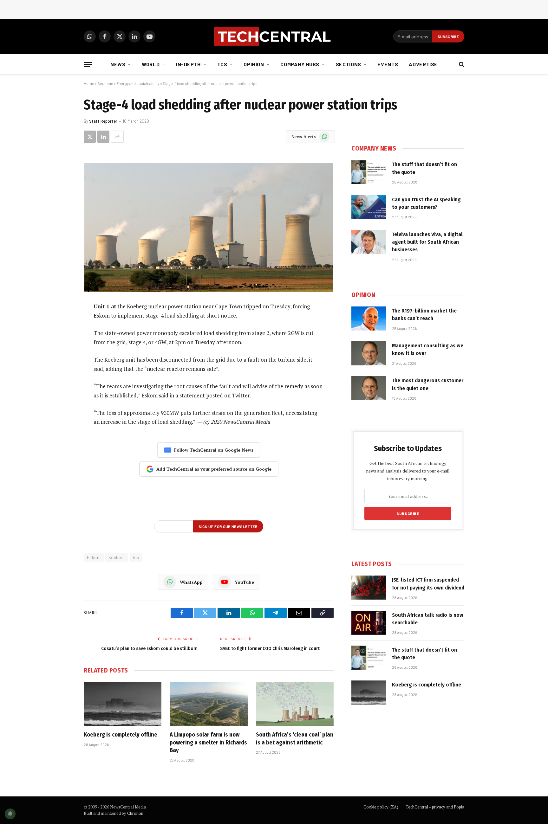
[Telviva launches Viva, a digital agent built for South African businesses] (368, 242)
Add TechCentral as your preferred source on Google (213, 469)
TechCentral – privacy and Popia (435, 807)
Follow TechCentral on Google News (213, 450)
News (118, 64)
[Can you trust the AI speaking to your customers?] (368, 207)
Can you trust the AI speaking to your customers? (426, 203)
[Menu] (88, 64)
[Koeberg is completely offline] (122, 704)
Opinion (254, 64)
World (151, 64)
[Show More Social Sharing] (117, 137)
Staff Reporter (103, 121)
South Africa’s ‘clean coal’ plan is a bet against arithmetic (294, 738)
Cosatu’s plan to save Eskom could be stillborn (149, 648)
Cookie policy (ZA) (380, 807)
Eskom (94, 557)
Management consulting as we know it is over (427, 349)
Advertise (423, 64)
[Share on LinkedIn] (103, 137)
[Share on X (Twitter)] (90, 137)
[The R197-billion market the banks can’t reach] (368, 318)
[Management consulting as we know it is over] (368, 353)
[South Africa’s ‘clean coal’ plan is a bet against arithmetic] (295, 704)
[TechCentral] (274, 36)
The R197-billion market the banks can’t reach (424, 314)
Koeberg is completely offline (120, 734)
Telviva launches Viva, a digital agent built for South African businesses (427, 242)
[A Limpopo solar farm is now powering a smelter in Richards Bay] (208, 704)
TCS (222, 64)
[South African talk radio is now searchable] (368, 623)
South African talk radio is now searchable (427, 619)
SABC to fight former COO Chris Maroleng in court (270, 648)
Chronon (135, 813)
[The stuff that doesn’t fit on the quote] (368, 172)
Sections (348, 64)
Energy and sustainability (138, 83)
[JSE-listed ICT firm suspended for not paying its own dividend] (368, 588)
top (136, 557)
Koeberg (116, 557)
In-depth (188, 64)
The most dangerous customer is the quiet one (427, 384)
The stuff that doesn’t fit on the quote (424, 168)
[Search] (461, 64)
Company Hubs (299, 64)
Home (89, 83)
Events (387, 64)
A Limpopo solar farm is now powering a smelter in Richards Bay (208, 742)
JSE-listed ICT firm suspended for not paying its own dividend (428, 583)
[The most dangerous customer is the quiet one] (368, 388)
